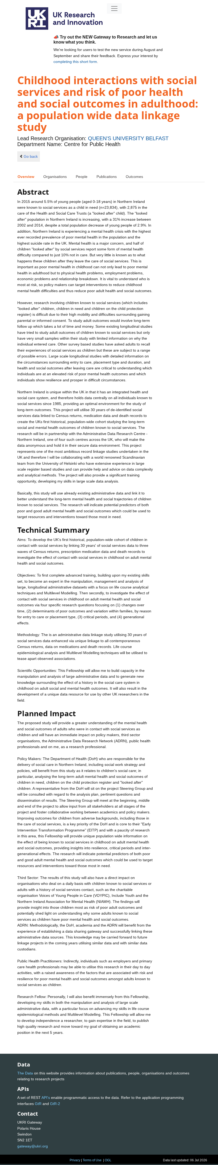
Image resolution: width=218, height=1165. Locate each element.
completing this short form (75, 61)
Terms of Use (92, 1160)
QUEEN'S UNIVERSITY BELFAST (128, 138)
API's (45, 1097)
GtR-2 (55, 1104)
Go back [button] (31, 156)
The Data (25, 1073)
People (81, 176)
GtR (38, 1104)
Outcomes (134, 176)
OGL (108, 1160)
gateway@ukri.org (32, 1146)
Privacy (75, 1160)
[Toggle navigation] (114, 8)
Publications (107, 176)
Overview (26, 176)
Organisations (55, 176)
